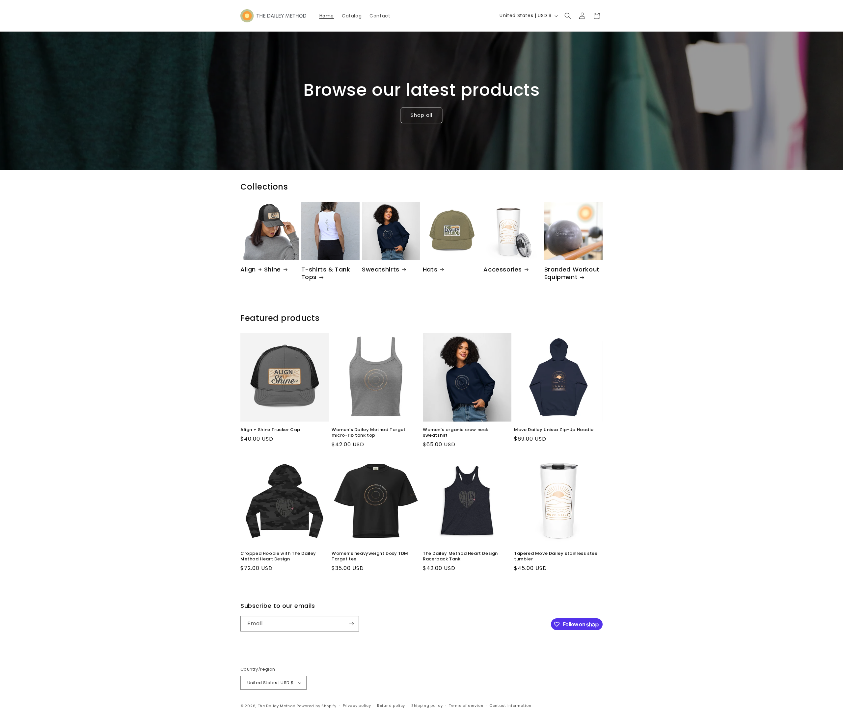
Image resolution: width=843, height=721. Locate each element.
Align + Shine (260, 269)
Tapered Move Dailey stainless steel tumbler (556, 556)
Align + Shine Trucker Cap (270, 430)
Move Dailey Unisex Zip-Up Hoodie (553, 430)
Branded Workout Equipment (572, 273)
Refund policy (391, 705)
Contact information (510, 705)
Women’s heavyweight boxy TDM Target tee (370, 556)
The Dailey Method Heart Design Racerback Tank (460, 556)
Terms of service (466, 705)
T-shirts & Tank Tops (325, 273)
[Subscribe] (351, 623)
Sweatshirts (380, 269)
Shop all (421, 115)
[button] (567, 16)
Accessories (502, 269)
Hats (430, 269)
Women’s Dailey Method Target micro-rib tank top (369, 432)
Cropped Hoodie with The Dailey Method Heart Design (278, 556)
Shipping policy (427, 705)
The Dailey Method (277, 705)
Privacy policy (357, 705)
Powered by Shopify (317, 705)
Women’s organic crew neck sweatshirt (455, 432)
